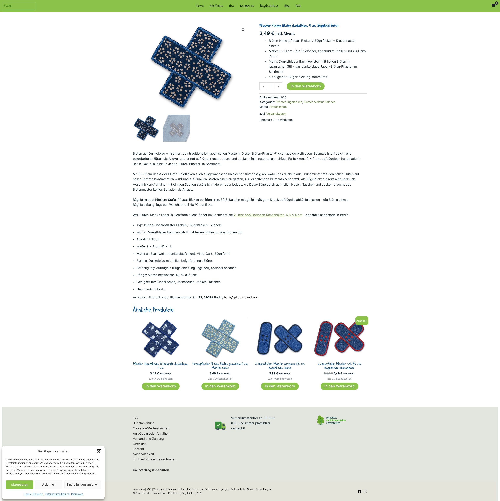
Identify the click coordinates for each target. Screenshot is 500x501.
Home (200, 6)
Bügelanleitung (269, 6)
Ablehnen (49, 484)
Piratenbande (278, 106)
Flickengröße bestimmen (151, 428)
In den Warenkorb (306, 86)
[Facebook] (359, 491)
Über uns (139, 444)
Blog (287, 6)
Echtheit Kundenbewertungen (154, 459)
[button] (99, 451)
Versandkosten (276, 113)
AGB (148, 489)
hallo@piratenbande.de (241, 297)
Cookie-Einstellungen (259, 489)
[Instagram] (365, 491)
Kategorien (247, 6)
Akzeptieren (19, 484)
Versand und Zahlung (148, 439)
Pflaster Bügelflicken (289, 102)
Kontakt (138, 449)
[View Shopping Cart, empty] (493, 6)
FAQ (298, 6)
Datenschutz (238, 489)
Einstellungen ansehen (83, 484)
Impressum (77, 493)
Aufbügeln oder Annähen (151, 433)
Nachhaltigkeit (143, 454)
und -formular (171, 489)
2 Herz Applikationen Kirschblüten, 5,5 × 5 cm (268, 215)
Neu (231, 6)
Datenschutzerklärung (57, 493)
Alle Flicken (216, 6)
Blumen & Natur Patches (319, 102)
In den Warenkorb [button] (161, 386)
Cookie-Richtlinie (33, 493)
